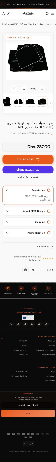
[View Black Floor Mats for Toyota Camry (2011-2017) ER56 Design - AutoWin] (42, 102)
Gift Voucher (50, 381)
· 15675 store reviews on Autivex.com (27, 258)
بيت (54, 24)
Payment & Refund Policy (45, 350)
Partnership (23, 341)
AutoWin (10, 451)
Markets (52, 345)
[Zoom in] (24, 89)
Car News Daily (22, 371)
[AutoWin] (27, 14)
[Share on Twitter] (33, 270)
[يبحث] (45, 13)
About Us (51, 341)
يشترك (28, 413)
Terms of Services (48, 355)
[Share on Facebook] (41, 270)
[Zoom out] (42, 89)
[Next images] (50, 103)
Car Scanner (50, 376)
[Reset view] (14, 89)
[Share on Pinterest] (25, 270)
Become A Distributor (20, 376)
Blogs (53, 371)
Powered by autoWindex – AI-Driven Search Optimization (29, 451)
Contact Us (23, 355)
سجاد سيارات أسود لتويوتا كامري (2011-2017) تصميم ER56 (25, 24)
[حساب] (10, 13)
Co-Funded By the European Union (28, 312)
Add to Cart (25, 159)
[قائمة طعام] (52, 13)
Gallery (25, 345)
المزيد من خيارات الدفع (28, 177)
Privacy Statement (21, 350)
